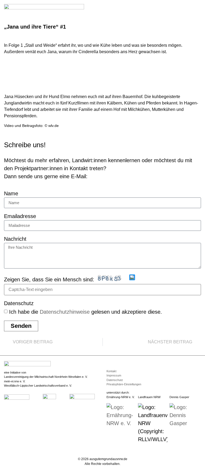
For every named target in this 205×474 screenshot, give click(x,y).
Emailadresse (20, 216)
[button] (197, 8)
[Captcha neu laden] (132, 277)
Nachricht (15, 239)
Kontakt (111, 371)
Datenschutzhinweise (65, 312)
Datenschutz (19, 303)
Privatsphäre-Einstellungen (124, 384)
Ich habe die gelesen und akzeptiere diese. (85, 312)
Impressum (114, 375)
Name (11, 193)
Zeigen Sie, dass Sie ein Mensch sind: (49, 279)
